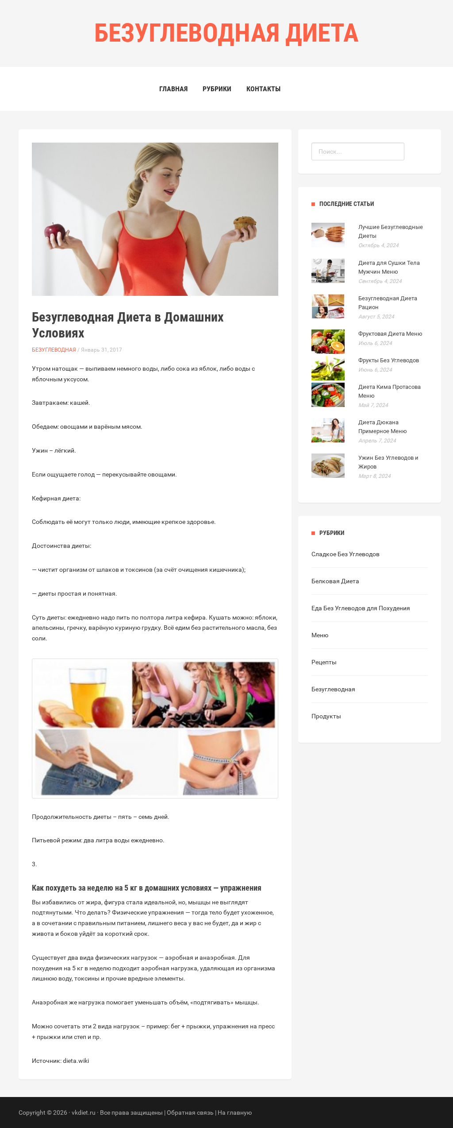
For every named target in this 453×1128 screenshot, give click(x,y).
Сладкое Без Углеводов (345, 554)
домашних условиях (178, 887)
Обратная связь (190, 1112)
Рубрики (217, 89)
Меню (319, 635)
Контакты (263, 89)
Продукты (326, 716)
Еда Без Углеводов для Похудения (360, 608)
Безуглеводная (54, 350)
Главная (173, 89)
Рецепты (324, 662)
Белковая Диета (335, 581)
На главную (235, 1112)
